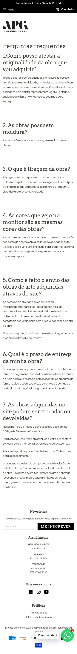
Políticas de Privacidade (38, 617)
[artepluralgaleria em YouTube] (46, 593)
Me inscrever (56, 527)
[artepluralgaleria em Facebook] (30, 593)
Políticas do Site (38, 613)
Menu (10, 9)
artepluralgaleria (41, 628)
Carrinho (67, 9)
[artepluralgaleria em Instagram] (38, 593)
